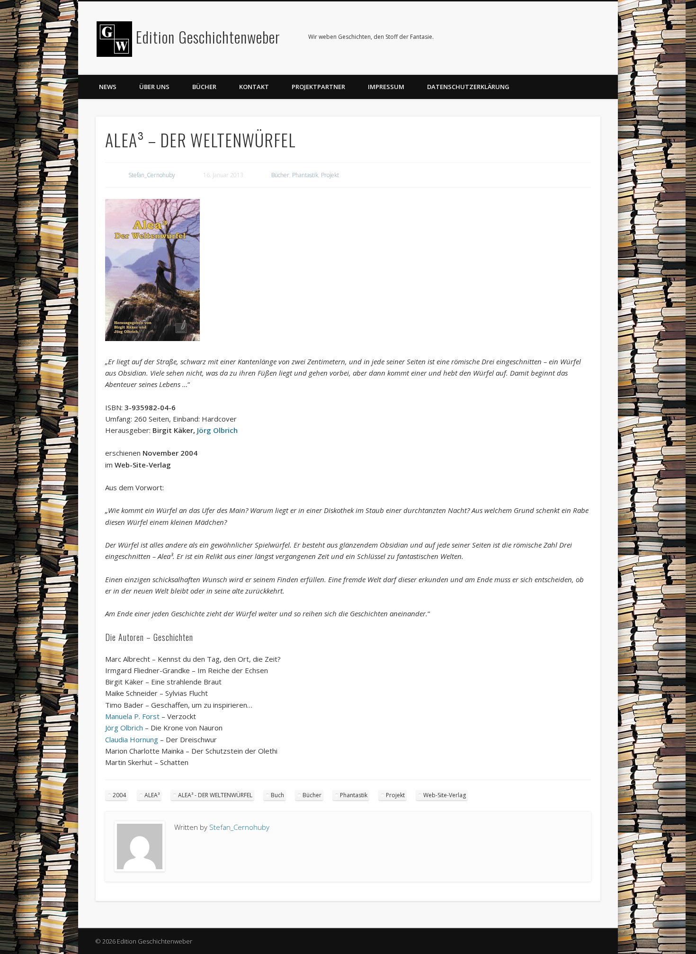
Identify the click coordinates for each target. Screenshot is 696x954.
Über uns (154, 86)
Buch (277, 795)
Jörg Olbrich (216, 430)
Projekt (330, 175)
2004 (119, 795)
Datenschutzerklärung (468, 86)
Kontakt (254, 86)
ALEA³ (152, 795)
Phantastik (305, 175)
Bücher (204, 86)
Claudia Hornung (131, 739)
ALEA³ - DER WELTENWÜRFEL (215, 795)
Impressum (386, 86)
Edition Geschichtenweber (208, 37)
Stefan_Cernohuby (151, 175)
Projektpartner (318, 86)
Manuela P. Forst (132, 716)
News (107, 86)
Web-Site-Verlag (444, 795)
